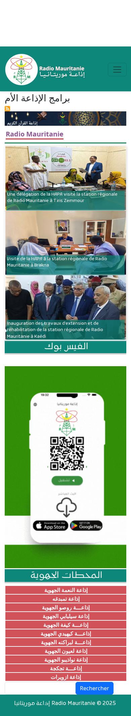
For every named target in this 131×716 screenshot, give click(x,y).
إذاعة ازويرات (66, 677)
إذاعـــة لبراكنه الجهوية (66, 642)
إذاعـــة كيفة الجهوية (65, 624)
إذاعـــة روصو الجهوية (66, 607)
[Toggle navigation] (117, 69)
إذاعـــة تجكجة (66, 668)
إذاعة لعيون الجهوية (66, 650)
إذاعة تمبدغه (66, 598)
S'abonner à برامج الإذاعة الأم (7, 108)
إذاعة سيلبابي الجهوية (66, 616)
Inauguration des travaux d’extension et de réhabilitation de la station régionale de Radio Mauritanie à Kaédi (55, 330)
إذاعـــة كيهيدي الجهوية (66, 633)
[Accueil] (45, 69)
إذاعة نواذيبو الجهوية (66, 659)
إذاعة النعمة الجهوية (66, 590)
